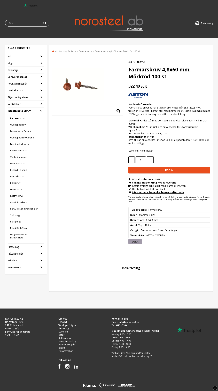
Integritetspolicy (67, 341)
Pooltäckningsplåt (17, 83)
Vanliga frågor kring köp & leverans (154, 182)
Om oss (62, 318)
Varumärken (14, 267)
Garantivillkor (65, 351)
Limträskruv (16, 189)
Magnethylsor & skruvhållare (18, 236)
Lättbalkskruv (17, 176)
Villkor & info (12, 328)
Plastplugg (15, 221)
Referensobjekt (66, 344)
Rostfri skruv (16, 195)
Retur (61, 334)
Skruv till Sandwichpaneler (24, 208)
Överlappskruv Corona (22, 137)
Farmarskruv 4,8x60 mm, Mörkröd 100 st (117, 51)
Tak (10, 56)
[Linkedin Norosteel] (76, 367)
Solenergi (13, 70)
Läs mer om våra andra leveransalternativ (158, 192)
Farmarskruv (17, 118)
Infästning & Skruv (19, 110)
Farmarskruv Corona (21, 131)
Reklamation (65, 338)
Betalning (63, 328)
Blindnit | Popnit (18, 169)
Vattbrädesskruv (19, 157)
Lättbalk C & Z (16, 90)
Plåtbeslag (13, 246)
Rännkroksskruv (18, 150)
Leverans (63, 331)
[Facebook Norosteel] (59, 367)
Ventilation (14, 104)
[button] (204, 23)
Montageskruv (17, 163)
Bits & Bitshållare (19, 228)
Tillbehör (12, 260)
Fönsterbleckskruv (19, 144)
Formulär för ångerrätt (17, 331)
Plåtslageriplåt (15, 253)
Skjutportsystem (18, 97)
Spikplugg (15, 215)
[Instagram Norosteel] (67, 367)
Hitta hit (62, 321)
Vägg (10, 63)
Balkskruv (15, 182)
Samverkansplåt (17, 76)
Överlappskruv (18, 124)
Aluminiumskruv (18, 202)
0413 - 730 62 (122, 325)
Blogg (61, 347)
